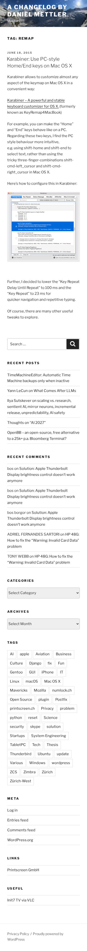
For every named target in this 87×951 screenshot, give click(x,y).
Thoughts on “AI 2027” (26, 422)
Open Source (21, 699)
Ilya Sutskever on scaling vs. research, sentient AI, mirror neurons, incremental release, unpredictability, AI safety (41, 406)
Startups (17, 736)
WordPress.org (20, 840)
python (16, 717)
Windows (37, 763)
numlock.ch (62, 690)
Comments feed (21, 830)
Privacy (47, 708)
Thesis (52, 745)
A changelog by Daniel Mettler (37, 11)
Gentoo (16, 672)
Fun (61, 663)
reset (32, 717)
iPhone (48, 672)
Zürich (47, 772)
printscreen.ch (22, 708)
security (17, 726)
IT (61, 672)
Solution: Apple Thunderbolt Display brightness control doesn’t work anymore (41, 474)
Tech (36, 745)
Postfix (61, 699)
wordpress (61, 763)
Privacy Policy (18, 934)
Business (64, 654)
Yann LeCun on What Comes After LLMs (41, 391)
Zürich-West (20, 781)
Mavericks (19, 690)
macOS (32, 681)
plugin (43, 699)
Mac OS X (52, 681)
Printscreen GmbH (23, 870)
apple (24, 654)
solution (54, 726)
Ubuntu (44, 754)
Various (16, 763)
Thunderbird (20, 754)
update (63, 754)
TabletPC (18, 745)
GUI (32, 672)
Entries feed (17, 820)
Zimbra (29, 772)
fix (50, 663)
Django (35, 663)
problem (67, 708)
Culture (16, 663)
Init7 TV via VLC (20, 900)
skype (35, 726)
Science (51, 717)
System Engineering (48, 736)
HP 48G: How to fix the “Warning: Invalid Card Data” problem (43, 540)
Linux (14, 681)
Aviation (43, 654)
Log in (12, 810)
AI (12, 654)
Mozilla (40, 690)
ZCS (13, 772)
